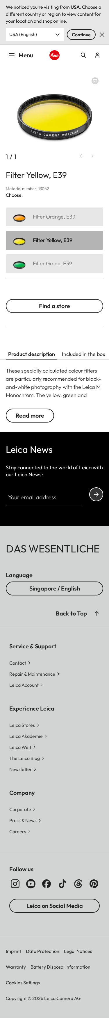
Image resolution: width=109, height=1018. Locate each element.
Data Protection (42, 951)
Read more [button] (30, 415)
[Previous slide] (81, 156)
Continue (81, 34)
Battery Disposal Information (60, 967)
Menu (26, 55)
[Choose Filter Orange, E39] (54, 216)
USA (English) (23, 34)
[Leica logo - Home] (54, 55)
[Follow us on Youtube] (31, 884)
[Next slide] (93, 156)
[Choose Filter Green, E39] (54, 263)
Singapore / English (54, 588)
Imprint (13, 951)
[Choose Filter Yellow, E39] (54, 240)
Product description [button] (31, 354)
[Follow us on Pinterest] (94, 884)
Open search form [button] (83, 55)
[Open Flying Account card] (97, 55)
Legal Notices (78, 951)
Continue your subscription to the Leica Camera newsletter (96, 494)
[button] (96, 613)
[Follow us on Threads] (78, 884)
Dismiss (102, 34)
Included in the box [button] (83, 354)
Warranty (16, 967)
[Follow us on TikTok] (62, 884)
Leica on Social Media (54, 905)
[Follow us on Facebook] (46, 884)
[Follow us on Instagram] (15, 884)
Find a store (54, 305)
